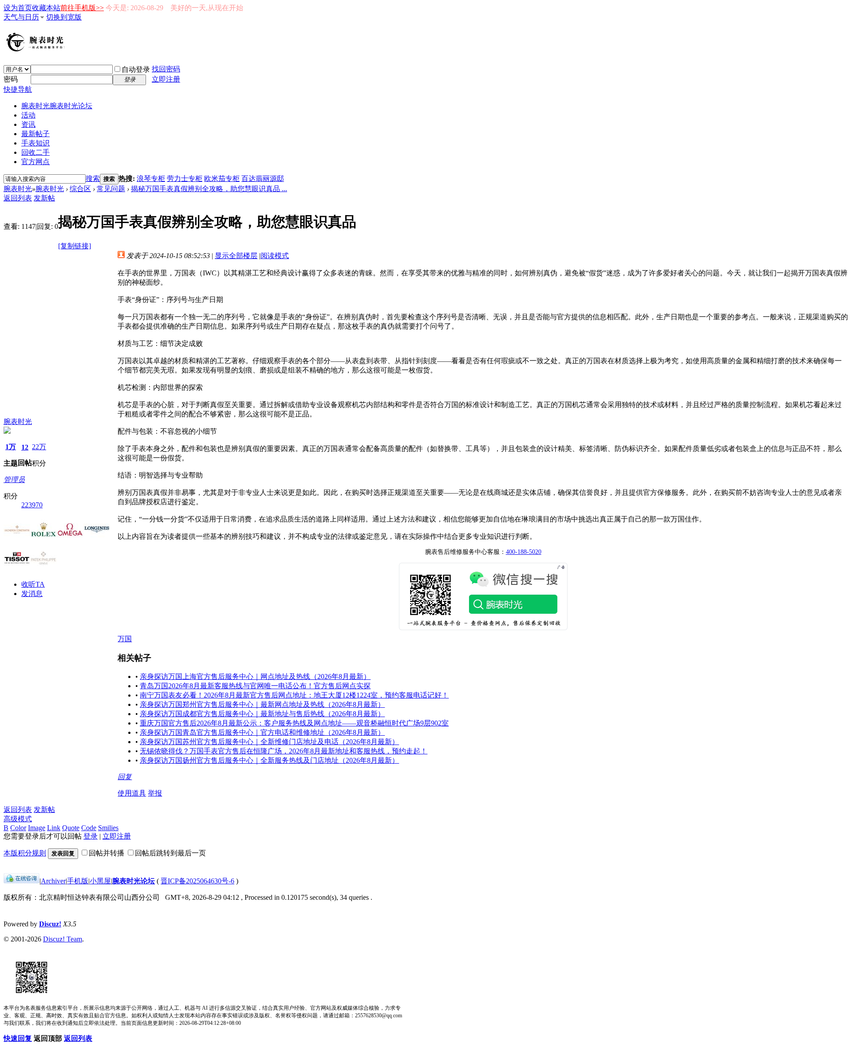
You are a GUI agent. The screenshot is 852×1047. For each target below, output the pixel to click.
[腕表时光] (37, 49)
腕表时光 (56, 106)
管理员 (14, 479)
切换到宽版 (64, 17)
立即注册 (166, 79)
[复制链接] (74, 246)
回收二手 (35, 152)
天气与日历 (21, 17)
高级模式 (18, 819)
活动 (28, 115)
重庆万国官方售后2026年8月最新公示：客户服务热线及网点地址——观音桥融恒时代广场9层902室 (294, 723)
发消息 (32, 593)
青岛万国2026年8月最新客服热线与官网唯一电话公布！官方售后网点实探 (255, 686)
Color (18, 827)
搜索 (93, 178)
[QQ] (21, 881)
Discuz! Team (62, 939)
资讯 (28, 124)
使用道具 (132, 793)
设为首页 (18, 8)
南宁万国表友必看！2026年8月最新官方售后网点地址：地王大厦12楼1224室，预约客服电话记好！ (294, 695)
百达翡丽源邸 (262, 178)
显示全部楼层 (236, 255)
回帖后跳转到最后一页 (170, 853)
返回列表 (18, 198)
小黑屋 (100, 881)
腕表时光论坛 (133, 881)
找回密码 (166, 69)
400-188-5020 (523, 552)
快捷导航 (18, 89)
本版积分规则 (25, 853)
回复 (125, 776)
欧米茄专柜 (222, 178)
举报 (155, 793)
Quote (70, 827)
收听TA (33, 584)
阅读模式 (274, 255)
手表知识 (35, 143)
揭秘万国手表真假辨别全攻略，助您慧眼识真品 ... (209, 188)
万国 (125, 639)
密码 (11, 79)
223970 (32, 505)
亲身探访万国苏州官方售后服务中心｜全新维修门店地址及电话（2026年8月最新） (269, 741)
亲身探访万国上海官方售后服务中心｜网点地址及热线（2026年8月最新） (255, 676)
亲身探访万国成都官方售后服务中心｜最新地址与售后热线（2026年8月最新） (262, 714)
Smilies (108, 827)
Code (88, 827)
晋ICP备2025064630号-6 (197, 881)
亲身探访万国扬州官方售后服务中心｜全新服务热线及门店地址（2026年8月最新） (269, 760)
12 (24, 447)
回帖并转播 (106, 853)
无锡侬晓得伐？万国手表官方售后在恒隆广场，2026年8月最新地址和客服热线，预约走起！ (283, 751)
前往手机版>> (82, 8)
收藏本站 (46, 8)
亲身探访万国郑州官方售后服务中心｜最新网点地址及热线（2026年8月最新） (262, 704)
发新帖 (44, 198)
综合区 (80, 188)
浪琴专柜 (151, 178)
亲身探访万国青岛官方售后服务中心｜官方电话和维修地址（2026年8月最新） (262, 732)
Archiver (53, 881)
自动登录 (136, 69)
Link (53, 827)
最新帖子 (35, 133)
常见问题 (111, 188)
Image (36, 827)
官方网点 (35, 161)
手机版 (77, 881)
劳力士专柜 (184, 178)
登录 (90, 836)
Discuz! (50, 924)
